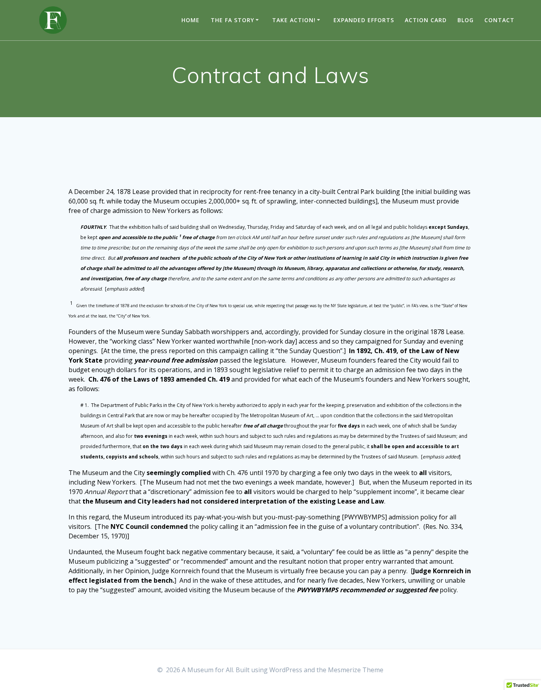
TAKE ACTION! (294, 20)
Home (190, 20)
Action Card (426, 20)
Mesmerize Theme (355, 669)
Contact (499, 20)
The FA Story (232, 20)
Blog (465, 20)
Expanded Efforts (363, 20)
